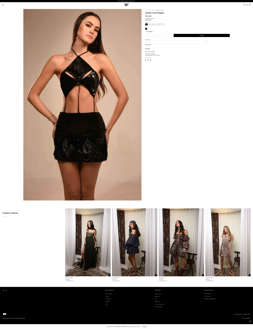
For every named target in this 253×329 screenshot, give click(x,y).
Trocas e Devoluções (159, 304)
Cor (146, 26)
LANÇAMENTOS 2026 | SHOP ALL (126, 1)
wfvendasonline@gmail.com (210, 298)
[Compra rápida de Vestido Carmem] (110, 275)
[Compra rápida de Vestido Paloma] (156, 275)
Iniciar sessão (238, 314)
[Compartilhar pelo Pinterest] (150, 60)
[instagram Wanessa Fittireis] (4, 291)
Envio (156, 299)
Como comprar (158, 294)
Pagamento (157, 301)
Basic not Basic (109, 294)
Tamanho (147, 22)
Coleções (108, 301)
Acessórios (108, 299)
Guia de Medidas (158, 306)
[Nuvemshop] (246, 318)
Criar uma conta (246, 314)
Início (146, 10)
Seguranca (157, 296)
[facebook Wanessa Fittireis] (7, 291)
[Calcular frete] (207, 42)
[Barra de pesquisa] (247, 4)
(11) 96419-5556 (207, 296)
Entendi (144, 326)
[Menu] (3, 4)
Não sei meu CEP (148, 44)
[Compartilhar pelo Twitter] (148, 60)
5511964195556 (207, 293)
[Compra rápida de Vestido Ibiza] (203, 275)
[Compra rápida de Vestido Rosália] (250, 275)
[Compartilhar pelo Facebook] (145, 60)
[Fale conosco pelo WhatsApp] (250, 321)
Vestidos (153, 10)
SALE (107, 304)
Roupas (149, 10)
